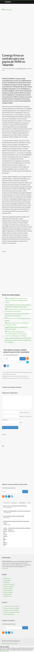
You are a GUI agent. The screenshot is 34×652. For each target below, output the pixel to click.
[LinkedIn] (8, 366)
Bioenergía (6, 582)
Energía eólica (7, 580)
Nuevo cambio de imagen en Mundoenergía (13, 516)
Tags (29, 502)
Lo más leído (6, 502)
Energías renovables (9, 584)
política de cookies (4, 651)
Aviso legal (14, 643)
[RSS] (27, 358)
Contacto (8, 643)
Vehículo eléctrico (8, 588)
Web (21, 422)
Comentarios (22, 502)
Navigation (8, 2)
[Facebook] (5, 366)
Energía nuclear (8, 594)
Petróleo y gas (7, 596)
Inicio (3, 643)
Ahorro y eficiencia (9, 586)
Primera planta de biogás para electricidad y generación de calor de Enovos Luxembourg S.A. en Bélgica (18, 340)
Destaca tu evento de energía (11, 608)
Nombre (24, 412)
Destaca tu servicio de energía (12, 612)
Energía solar (7, 578)
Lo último (14, 502)
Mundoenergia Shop (9, 614)
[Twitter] (27, 362)
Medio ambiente (8, 590)
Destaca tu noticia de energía (11, 606)
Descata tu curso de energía (11, 610)
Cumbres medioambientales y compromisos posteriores (17, 511)
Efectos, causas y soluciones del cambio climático (15, 506)
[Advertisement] (17, 30)
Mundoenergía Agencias (10, 68)
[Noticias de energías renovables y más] (7, 9)
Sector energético (8, 592)
